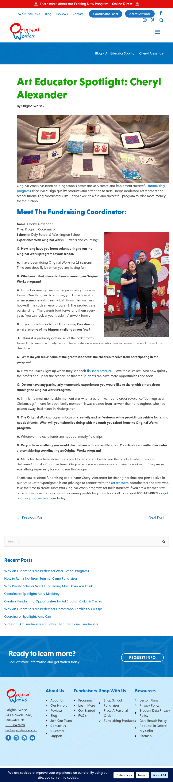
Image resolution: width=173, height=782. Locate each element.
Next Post (158, 517)
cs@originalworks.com (21, 730)
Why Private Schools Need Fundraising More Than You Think (48, 586)
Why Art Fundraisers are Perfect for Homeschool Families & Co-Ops (53, 609)
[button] (161, 20)
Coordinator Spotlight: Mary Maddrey (31, 593)
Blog (98, 53)
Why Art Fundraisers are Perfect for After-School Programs (46, 571)
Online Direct (122, 4)
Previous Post (30, 517)
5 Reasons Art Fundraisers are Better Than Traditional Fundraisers (51, 624)
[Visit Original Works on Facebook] (161, 13)
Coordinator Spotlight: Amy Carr (27, 616)
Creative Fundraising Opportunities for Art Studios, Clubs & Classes (53, 601)
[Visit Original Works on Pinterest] (152, 20)
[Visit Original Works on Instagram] (145, 20)
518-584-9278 (15, 725)
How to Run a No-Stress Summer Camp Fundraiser (40, 578)
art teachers (119, 483)
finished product (98, 371)
